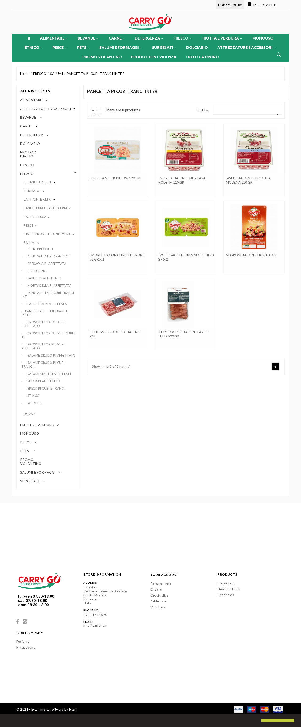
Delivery (22, 641)
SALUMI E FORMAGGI (119, 47)
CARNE (115, 38)
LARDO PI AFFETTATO (45, 278)
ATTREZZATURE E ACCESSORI (245, 47)
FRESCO (181, 38)
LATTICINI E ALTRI (38, 199)
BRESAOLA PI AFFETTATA (47, 263)
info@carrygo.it (95, 625)
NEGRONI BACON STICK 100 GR (251, 255)
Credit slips (159, 595)
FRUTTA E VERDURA (220, 38)
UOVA (28, 414)
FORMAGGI (32, 191)
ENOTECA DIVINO (202, 57)
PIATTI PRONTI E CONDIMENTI (48, 234)
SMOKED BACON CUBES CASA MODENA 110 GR (182, 180)
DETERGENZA (147, 38)
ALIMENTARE (52, 38)
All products (35, 91)
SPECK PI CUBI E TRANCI (46, 388)
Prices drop (227, 583)
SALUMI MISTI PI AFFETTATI (49, 374)
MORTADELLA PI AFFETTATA (50, 285)
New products (229, 589)
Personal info (160, 584)
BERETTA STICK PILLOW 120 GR (115, 178)
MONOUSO (262, 38)
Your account (164, 575)
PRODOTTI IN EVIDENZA (153, 57)
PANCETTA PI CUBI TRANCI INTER (44, 313)
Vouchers (158, 607)
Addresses (159, 601)
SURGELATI (162, 47)
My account (25, 647)
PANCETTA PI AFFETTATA (47, 304)
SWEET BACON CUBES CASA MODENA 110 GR (248, 180)
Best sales (226, 595)
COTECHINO (37, 271)
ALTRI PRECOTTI (40, 249)
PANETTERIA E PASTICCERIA (45, 208)
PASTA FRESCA (35, 217)
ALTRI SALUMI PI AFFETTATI (49, 256)
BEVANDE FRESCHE (38, 182)
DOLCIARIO (197, 47)
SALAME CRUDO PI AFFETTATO (52, 355)
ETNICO (32, 47)
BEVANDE (86, 38)
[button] (7, 721)
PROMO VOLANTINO (102, 57)
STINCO (34, 396)
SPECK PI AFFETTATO (44, 381)
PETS (81, 47)
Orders (156, 589)
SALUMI (30, 243)
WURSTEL (35, 403)
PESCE (58, 47)
